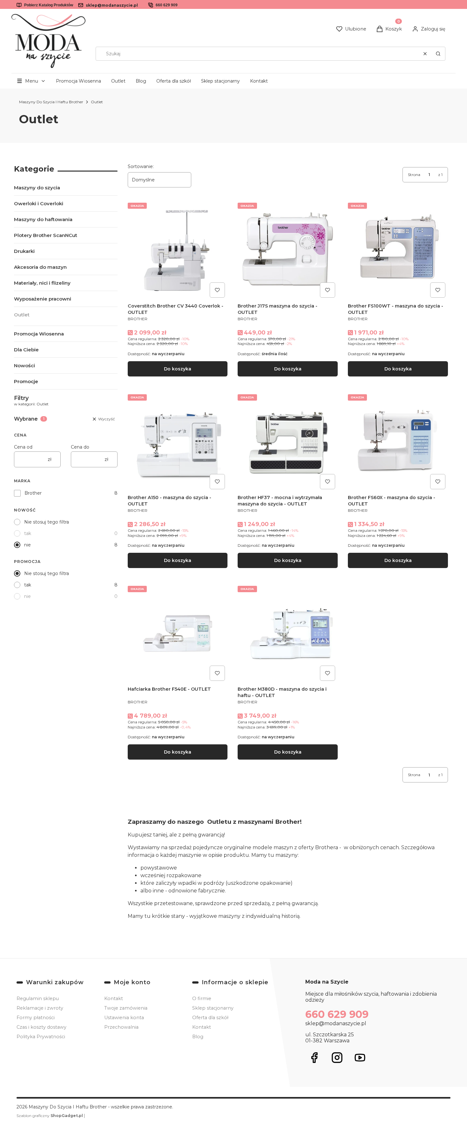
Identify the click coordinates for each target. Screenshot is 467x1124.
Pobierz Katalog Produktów (48, 5)
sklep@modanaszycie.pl (112, 5)
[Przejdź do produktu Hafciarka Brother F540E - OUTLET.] (178, 633)
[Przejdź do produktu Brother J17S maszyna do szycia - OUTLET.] (288, 250)
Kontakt (259, 81)
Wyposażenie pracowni (42, 299)
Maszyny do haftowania (43, 219)
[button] (438, 53)
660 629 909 (167, 5)
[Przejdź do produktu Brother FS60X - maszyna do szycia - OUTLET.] (398, 442)
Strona (414, 174)
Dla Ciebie (26, 350)
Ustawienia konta (124, 1017)
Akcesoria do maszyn (40, 267)
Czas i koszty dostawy (41, 1027)
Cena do (80, 447)
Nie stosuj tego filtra (46, 522)
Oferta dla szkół (173, 81)
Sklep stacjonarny (220, 81)
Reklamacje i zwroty (40, 1008)
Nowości (24, 365)
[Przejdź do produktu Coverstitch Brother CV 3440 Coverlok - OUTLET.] (178, 250)
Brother (33, 493)
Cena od (23, 447)
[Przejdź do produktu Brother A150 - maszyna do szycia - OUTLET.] (178, 442)
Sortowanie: (141, 166)
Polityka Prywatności (41, 1036)
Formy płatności (36, 1017)
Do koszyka (177, 369)
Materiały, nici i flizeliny (42, 283)
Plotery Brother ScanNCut (45, 235)
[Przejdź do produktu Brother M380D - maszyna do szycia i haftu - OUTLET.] (288, 633)
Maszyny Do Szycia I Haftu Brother (51, 101)
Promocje (26, 381)
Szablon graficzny (50, 1115)
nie (27, 545)
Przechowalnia (121, 1027)
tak (27, 533)
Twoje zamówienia (125, 1008)
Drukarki (24, 251)
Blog (141, 81)
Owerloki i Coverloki (38, 203)
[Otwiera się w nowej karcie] (314, 1057)
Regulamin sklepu (38, 998)
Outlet (118, 81)
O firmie (201, 998)
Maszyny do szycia (37, 188)
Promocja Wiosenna (78, 81)
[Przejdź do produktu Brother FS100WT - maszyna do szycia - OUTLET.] (398, 250)
